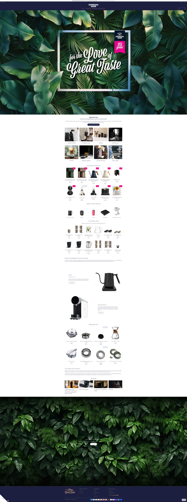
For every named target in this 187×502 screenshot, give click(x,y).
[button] (83, 8)
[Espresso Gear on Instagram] (112, 495)
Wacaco (81, 211)
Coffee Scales (105, 211)
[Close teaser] (8, 500)
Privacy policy (96, 496)
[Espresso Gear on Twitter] (116, 495)
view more (101, 312)
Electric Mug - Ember (70, 211)
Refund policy (81, 492)
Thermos (93, 211)
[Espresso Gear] (93, 5)
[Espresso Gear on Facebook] (111, 495)
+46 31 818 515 (2, 2)
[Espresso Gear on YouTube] (117, 495)
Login (182, 2)
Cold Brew (111, 389)
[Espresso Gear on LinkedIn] (114, 495)
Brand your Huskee (83, 389)
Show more (72, 282)
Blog (94, 494)
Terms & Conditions (96, 492)
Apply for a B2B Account (93, 124)
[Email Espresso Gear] (109, 495)
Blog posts (93, 378)
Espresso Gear (69, 499)
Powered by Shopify (73, 499)
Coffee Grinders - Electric (117, 211)
